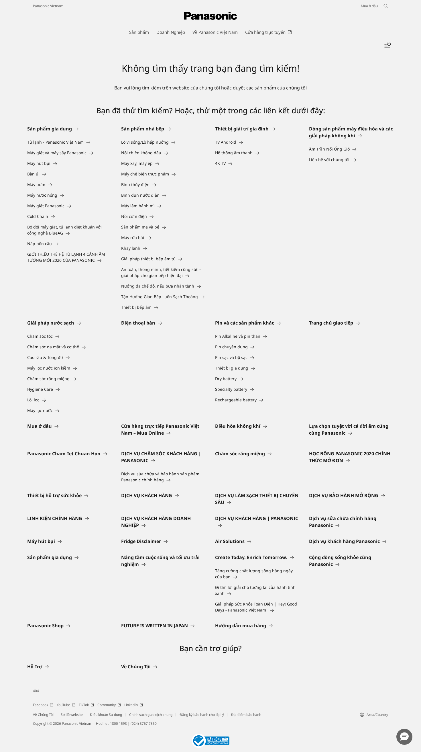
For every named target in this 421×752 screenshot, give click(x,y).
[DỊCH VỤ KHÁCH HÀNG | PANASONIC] (257, 525)
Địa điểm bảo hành (246, 714)
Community (106, 704)
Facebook (40, 704)
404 (36, 690)
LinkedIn (131, 704)
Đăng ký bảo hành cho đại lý (202, 714)
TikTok (84, 704)
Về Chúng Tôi (43, 714)
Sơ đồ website (72, 714)
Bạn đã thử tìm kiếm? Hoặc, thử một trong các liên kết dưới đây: (210, 110)
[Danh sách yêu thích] (387, 45)
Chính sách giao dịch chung (150, 714)
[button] (404, 737)
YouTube (63, 704)
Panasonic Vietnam (48, 5)
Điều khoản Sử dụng (106, 714)
